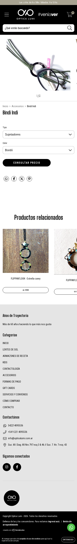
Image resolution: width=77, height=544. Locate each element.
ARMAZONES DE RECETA (15, 356)
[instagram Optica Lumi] (7, 467)
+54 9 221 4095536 (17, 431)
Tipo (5, 127)
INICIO (6, 343)
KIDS (5, 362)
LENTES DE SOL (10, 349)
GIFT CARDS (9, 388)
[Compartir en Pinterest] (29, 180)
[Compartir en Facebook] (14, 180)
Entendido (68, 540)
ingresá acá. (54, 521)
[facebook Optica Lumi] (17, 467)
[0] (70, 15)
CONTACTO (8, 407)
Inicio (5, 106)
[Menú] (7, 14)
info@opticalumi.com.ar (20, 438)
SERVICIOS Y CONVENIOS (15, 394)
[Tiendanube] (14, 530)
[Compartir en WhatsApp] (6, 179)
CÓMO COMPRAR (11, 400)
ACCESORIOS (9, 375)
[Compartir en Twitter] (22, 180)
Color (5, 143)
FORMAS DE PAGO (12, 381)
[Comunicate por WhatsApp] (71, 528)
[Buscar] (70, 28)
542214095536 (15, 425)
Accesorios (18, 106)
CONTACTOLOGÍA (11, 368)
